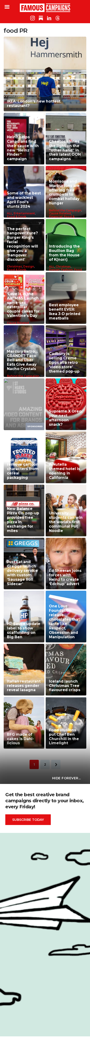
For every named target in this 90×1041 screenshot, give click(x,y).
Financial (56, 216)
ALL (9, 213)
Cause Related (60, 213)
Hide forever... (66, 778)
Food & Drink (16, 216)
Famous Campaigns (45, 8)
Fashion (67, 269)
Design (28, 266)
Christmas (14, 266)
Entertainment (24, 213)
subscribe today (28, 820)
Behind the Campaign (65, 210)
